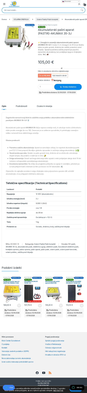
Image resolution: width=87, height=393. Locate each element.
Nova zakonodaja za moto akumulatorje (16, 358)
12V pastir (71, 244)
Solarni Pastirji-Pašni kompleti (47, 19)
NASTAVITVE (58, 391)
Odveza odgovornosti (53, 348)
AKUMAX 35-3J (11, 247)
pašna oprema (25, 249)
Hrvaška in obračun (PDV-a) (55, 355)
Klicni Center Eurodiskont (11, 341)
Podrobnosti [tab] (21, 106)
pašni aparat (35, 249)
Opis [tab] (4, 106)
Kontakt (4, 348)
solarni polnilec (11, 252)
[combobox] (40, 10)
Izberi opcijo (39, 306)
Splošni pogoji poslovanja (54, 341)
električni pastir (51, 247)
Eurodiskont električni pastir (68, 247)
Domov (4, 19)
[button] (32, 26)
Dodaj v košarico (69, 87)
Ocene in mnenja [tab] (44, 106)
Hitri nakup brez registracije (55, 351)
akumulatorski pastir (25, 247)
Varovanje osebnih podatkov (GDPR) (15, 351)
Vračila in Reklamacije (53, 344)
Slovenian (67, 1)
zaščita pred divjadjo (25, 252)
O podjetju (5, 344)
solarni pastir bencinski (68, 249)
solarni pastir (54, 249)
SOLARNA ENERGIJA (21, 19)
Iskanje (82, 10)
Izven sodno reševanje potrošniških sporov (18, 362)
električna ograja (39, 247)
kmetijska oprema (12, 249)
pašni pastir (45, 249)
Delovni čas (6, 355)
